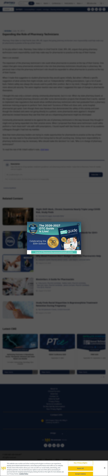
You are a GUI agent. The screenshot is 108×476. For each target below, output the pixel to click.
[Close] (104, 468)
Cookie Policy (23, 474)
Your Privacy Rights (80, 463)
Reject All (80, 468)
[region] (54, 468)
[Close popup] (78, 224)
